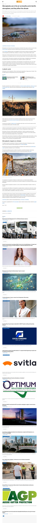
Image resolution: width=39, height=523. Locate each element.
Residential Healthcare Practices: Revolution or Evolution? (13, 378)
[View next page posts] (20, 83)
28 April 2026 (10, 434)
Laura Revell (4, 45)
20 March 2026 (11, 486)
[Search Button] (36, 1)
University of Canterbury (11, 45)
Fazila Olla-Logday (5, 272)
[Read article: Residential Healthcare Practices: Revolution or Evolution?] (19, 389)
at (3, 274)
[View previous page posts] (18, 83)
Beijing (26, 144)
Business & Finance (6, 328)
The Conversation (16, 201)
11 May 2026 (9, 379)
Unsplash (35, 42)
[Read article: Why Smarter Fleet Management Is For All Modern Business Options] (19, 230)
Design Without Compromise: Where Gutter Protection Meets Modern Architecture (18, 485)
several (3, 49)
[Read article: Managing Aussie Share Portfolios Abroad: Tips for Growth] (4, 78)
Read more (5, 241)
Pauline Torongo (5, 298)
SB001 (6, 205)
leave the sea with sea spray (14, 120)
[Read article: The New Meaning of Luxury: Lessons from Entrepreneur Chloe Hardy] (22, 78)
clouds (30, 151)
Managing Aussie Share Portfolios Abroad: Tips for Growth (13, 270)
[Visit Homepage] (19, 2)
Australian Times (5, 246)
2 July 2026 (10, 272)
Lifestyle (4, 381)
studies (6, 49)
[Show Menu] (2, 1)
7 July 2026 (10, 246)
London (22, 144)
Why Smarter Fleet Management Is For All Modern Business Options (15, 218)
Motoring (4, 222)
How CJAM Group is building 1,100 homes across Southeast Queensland (16, 459)
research (5, 51)
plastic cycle (14, 123)
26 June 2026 (10, 326)
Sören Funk (31, 42)
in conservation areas (5, 87)
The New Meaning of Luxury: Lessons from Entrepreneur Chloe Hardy (30, 78)
